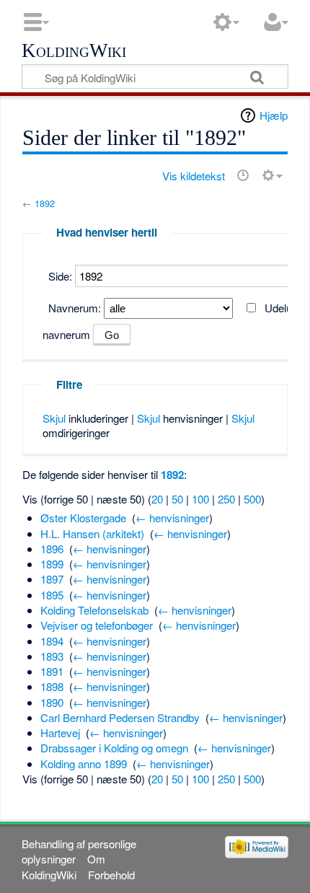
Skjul (54, 418)
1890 (51, 702)
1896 (51, 548)
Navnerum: (74, 307)
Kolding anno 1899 (83, 763)
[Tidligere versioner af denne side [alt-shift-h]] (243, 175)
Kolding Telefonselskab (94, 609)
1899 (51, 563)
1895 (51, 594)
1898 (51, 686)
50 (177, 498)
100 (200, 498)
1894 (51, 640)
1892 (45, 203)
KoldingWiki (74, 51)
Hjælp (274, 115)
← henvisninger (172, 517)
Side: (60, 275)
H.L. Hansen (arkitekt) (92, 533)
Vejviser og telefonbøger (96, 625)
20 (157, 498)
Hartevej (60, 732)
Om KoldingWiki (63, 866)
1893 (51, 656)
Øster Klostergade (83, 517)
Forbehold (111, 874)
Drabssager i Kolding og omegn (114, 747)
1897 (51, 578)
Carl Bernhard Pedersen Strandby (120, 717)
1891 (51, 671)
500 (252, 498)
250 (226, 498)
